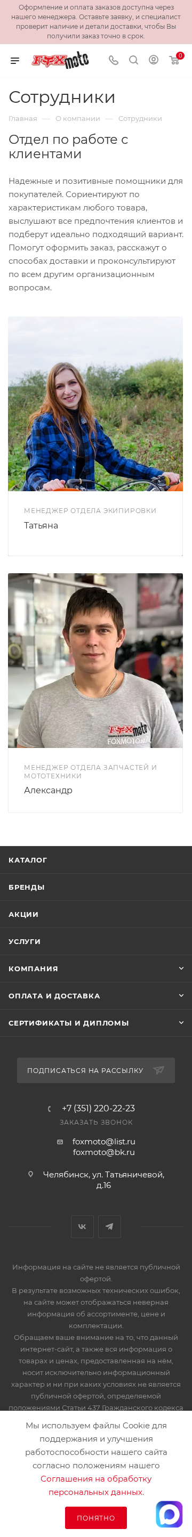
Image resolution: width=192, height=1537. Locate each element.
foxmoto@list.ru (104, 1141)
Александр (48, 790)
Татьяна (41, 526)
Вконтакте (82, 1226)
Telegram (109, 1226)
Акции (24, 914)
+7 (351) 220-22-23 (98, 1108)
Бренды (27, 887)
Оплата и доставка (54, 995)
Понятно (96, 1518)
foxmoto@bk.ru (104, 1152)
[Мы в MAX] (169, 1514)
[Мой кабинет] (153, 61)
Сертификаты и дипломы (69, 1023)
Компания (33, 968)
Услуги (25, 941)
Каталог (28, 860)
